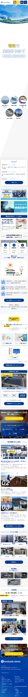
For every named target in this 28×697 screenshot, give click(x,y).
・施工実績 (3, 692)
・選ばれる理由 (16, 676)
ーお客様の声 (3, 690)
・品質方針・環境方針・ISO (19, 681)
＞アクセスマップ (5, 672)
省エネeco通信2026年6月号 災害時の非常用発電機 (13, 175)
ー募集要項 (16, 690)
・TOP (2, 676)
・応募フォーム (16, 695)
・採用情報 (16, 689)
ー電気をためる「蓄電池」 (6, 679)
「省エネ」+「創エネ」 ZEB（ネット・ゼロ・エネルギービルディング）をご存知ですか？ (14, 306)
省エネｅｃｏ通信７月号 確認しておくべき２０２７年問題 (14, 168)
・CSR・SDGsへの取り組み (19, 679)
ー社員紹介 (16, 693)
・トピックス (16, 682)
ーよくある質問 (4, 689)
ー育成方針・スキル (18, 692)
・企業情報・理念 (17, 678)
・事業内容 (3, 678)
